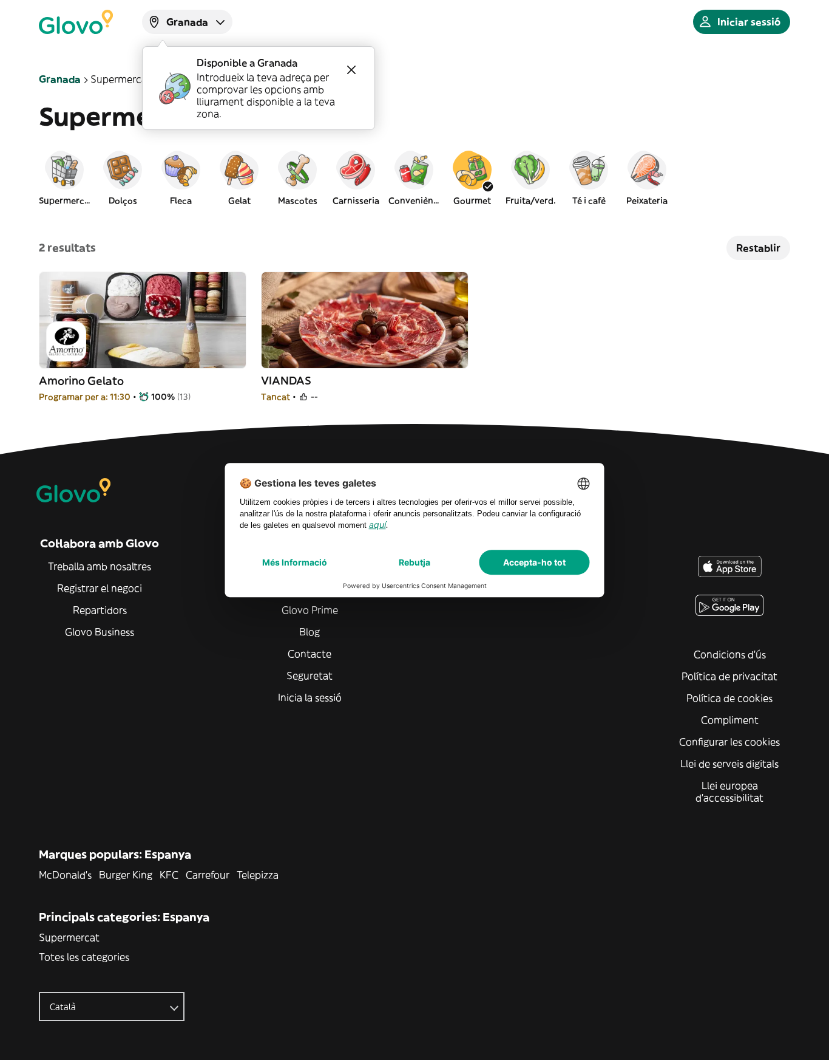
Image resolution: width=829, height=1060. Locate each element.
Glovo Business (99, 632)
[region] (414, 177)
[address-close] (351, 70)
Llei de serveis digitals (729, 763)
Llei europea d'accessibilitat (729, 791)
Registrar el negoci (99, 588)
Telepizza (258, 875)
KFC (169, 875)
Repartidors (100, 610)
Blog (309, 632)
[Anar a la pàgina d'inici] (76, 22)
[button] (64, 177)
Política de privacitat (729, 676)
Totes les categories (84, 957)
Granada (60, 79)
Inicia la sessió (310, 697)
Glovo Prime (310, 610)
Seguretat (309, 675)
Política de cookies (729, 698)
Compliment (730, 720)
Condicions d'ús (730, 654)
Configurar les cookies (729, 742)
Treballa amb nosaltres (99, 566)
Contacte (309, 654)
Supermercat (69, 937)
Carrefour (207, 875)
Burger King (125, 875)
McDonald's (65, 875)
